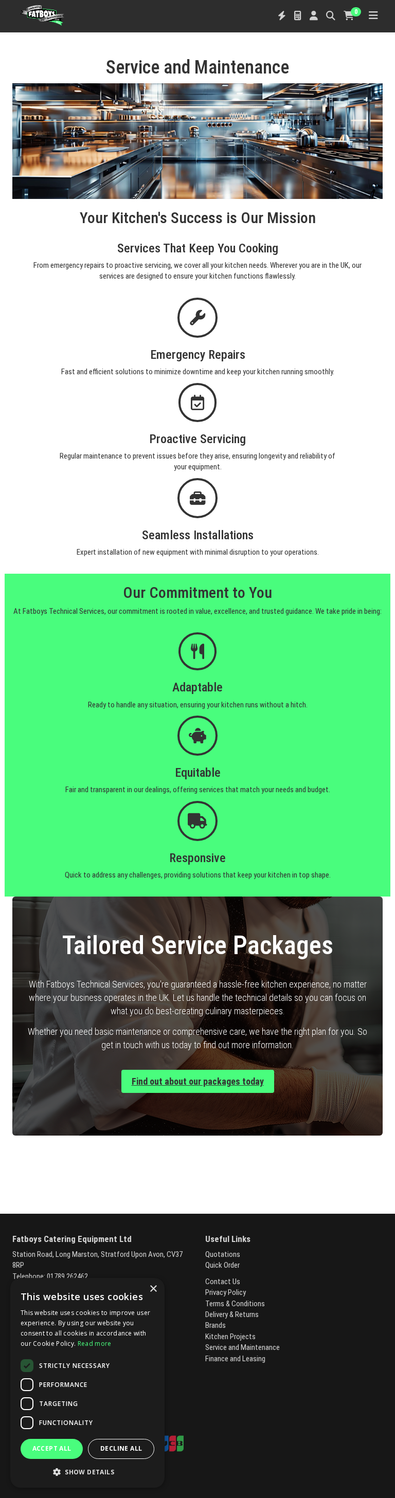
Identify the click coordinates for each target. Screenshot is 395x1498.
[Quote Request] (298, 16)
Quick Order (222, 1265)
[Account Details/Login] (313, 16)
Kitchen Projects (230, 1336)
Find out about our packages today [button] (198, 1081)
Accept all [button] (51, 1448)
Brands (215, 1325)
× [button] (153, 1289)
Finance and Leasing (235, 1358)
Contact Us (222, 1281)
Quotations (222, 1254)
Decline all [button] (121, 1448)
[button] (87, 1471)
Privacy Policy (225, 1292)
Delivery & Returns (232, 1314)
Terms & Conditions (235, 1303)
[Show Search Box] (330, 16)
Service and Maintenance (242, 1347)
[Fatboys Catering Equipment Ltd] (42, 14)
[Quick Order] (282, 16)
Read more (95, 1343)
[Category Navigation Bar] (373, 16)
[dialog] (87, 1383)
